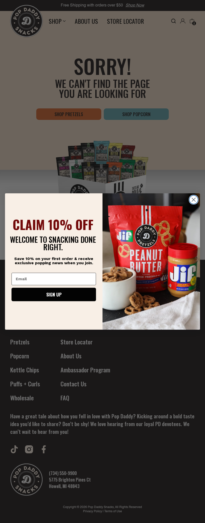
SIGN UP (54, 294)
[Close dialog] (193, 199)
